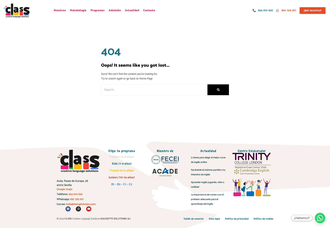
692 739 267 (77, 199)
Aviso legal (214, 218)
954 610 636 (75, 194)
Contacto (149, 10)
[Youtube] (88, 209)
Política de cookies (263, 218)
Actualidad (132, 10)
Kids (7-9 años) (122, 163)
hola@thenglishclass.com (81, 204)
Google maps (64, 189)
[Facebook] (68, 209)
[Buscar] (218, 89)
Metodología (78, 10)
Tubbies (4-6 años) (121, 156)
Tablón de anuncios (194, 218)
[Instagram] (78, 209)
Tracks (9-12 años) (122, 170)
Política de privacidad (237, 218)
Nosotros (60, 10)
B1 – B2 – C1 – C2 (121, 184)
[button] (320, 218)
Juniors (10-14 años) (122, 177)
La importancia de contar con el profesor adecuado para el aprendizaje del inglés (207, 199)
